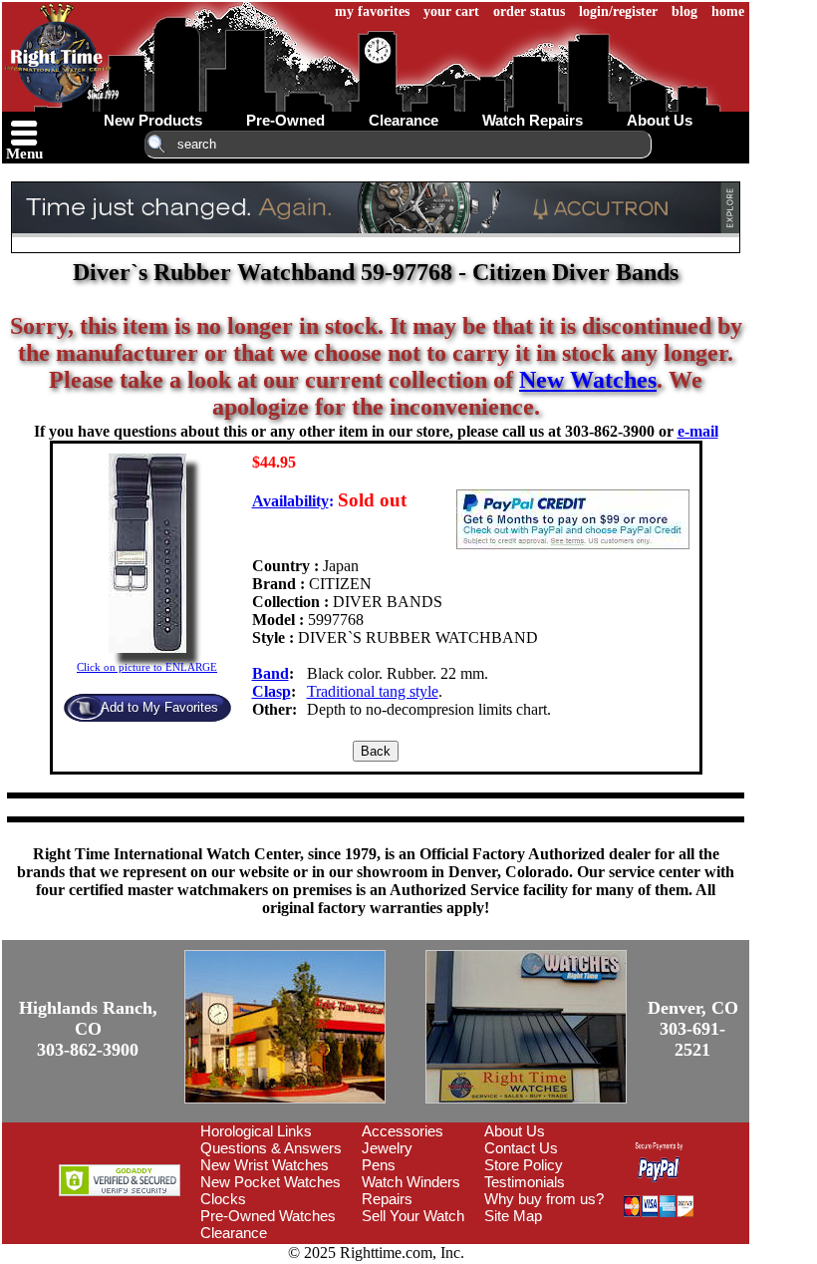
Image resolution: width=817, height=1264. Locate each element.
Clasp (271, 691)
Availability (290, 500)
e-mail (698, 431)
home (727, 11)
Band (270, 673)
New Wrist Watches (264, 1164)
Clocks (223, 1198)
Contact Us (521, 1147)
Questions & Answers (271, 1147)
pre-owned (285, 120)
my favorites (372, 11)
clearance (403, 120)
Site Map (513, 1215)
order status (529, 11)
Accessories (402, 1130)
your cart (451, 11)
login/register (618, 11)
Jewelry (387, 1147)
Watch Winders (411, 1181)
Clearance (233, 1232)
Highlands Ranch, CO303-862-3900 (88, 1029)
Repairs (387, 1198)
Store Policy (523, 1164)
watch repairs (532, 120)
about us (659, 120)
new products (153, 120)
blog (684, 11)
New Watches (588, 380)
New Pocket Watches (270, 1181)
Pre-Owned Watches (268, 1215)
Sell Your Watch (413, 1215)
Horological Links (256, 1130)
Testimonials (524, 1181)
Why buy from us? (544, 1198)
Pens (379, 1164)
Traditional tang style (372, 691)
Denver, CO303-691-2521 (693, 1029)
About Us (514, 1130)
